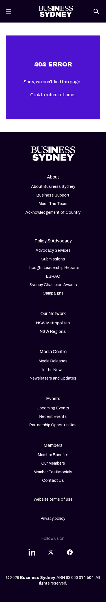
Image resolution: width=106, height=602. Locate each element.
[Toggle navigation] (8, 11)
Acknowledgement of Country (53, 212)
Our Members (53, 463)
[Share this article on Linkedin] (31, 548)
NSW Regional (53, 331)
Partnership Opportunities (53, 425)
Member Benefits (53, 455)
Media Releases (53, 361)
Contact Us (53, 480)
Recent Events (53, 416)
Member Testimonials (53, 472)
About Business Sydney (53, 186)
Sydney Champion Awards (53, 285)
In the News (53, 370)
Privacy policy (53, 518)
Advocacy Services (53, 250)
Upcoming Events (53, 408)
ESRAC (53, 276)
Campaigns (53, 293)
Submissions (53, 259)
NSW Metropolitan (53, 323)
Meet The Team (53, 204)
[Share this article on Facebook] (69, 548)
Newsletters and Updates (53, 378)
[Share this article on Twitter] (50, 548)
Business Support (53, 195)
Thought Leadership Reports (53, 268)
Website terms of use (53, 499)
